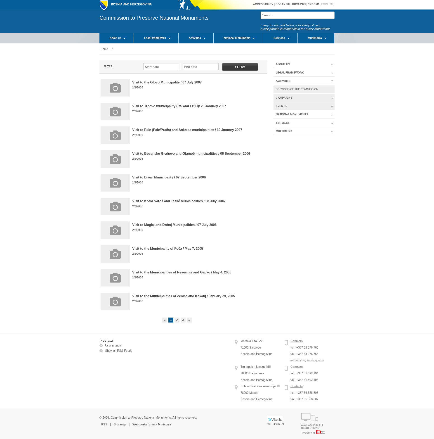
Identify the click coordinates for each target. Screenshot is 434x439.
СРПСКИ (313, 4)
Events (281, 106)
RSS (104, 424)
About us (115, 38)
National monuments (237, 38)
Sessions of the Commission (297, 89)
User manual (113, 345)
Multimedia (315, 38)
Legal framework (155, 38)
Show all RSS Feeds (118, 350)
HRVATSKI (298, 4)
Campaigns (284, 97)
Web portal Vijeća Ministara (151, 424)
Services (279, 38)
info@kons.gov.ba (312, 360)
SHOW (240, 67)
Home (104, 49)
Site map (120, 424)
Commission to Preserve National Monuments (154, 18)
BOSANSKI (283, 4)
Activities (195, 38)
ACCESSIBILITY (263, 4)
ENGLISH (327, 4)
